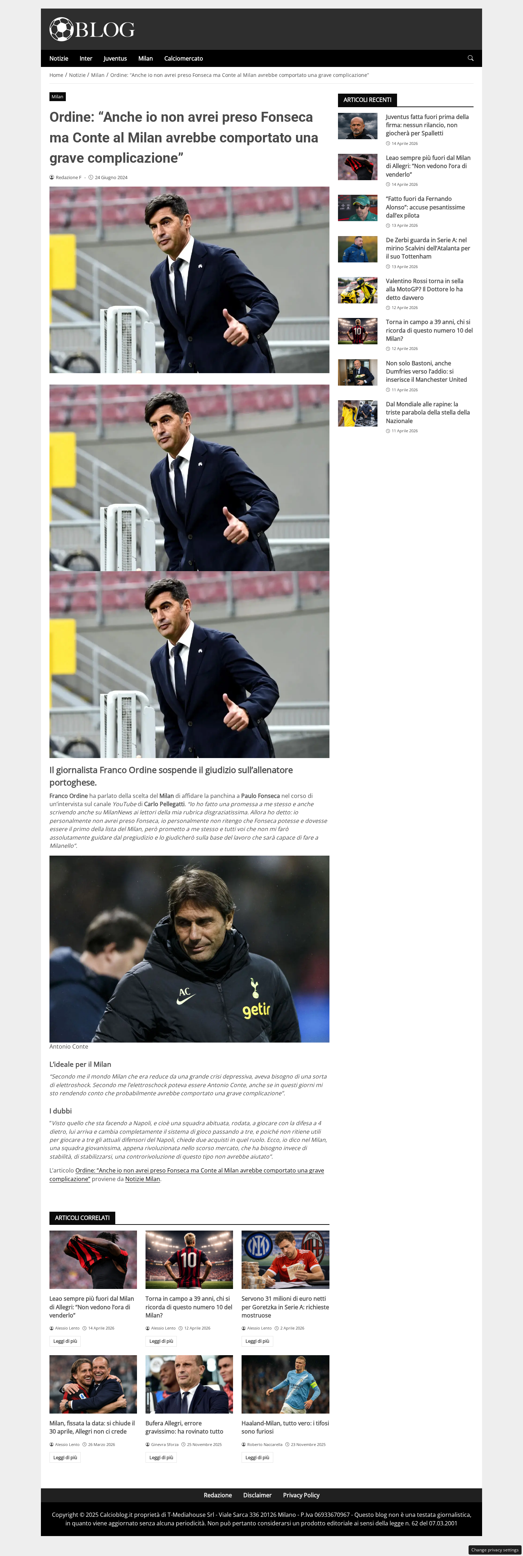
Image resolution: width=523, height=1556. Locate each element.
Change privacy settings (495, 1550)
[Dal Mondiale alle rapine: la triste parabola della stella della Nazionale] (357, 413)
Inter (86, 58)
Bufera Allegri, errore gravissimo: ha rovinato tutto (184, 1427)
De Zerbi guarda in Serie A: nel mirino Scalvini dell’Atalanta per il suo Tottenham (428, 248)
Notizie (58, 58)
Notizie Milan (142, 1179)
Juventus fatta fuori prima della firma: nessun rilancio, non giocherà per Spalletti (427, 125)
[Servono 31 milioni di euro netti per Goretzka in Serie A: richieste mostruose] (285, 1260)
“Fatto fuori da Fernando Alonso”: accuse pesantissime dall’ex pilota (425, 207)
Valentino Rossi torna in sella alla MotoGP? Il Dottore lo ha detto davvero (425, 289)
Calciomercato (183, 58)
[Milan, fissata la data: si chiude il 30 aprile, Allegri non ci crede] (93, 1384)
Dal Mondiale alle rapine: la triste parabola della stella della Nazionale (428, 412)
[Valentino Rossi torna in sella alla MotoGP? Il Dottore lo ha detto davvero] (357, 290)
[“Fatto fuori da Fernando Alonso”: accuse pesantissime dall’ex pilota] (357, 208)
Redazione (218, 1495)
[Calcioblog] (92, 28)
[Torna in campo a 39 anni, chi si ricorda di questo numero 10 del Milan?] (189, 1260)
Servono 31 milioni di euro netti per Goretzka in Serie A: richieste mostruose (285, 1307)
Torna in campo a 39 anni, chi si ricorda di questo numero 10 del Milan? (189, 1307)
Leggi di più (65, 1341)
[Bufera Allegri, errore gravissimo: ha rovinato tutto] (189, 1384)
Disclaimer (257, 1495)
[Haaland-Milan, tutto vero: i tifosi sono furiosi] (285, 1384)
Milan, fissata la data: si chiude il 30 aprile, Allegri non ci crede (92, 1427)
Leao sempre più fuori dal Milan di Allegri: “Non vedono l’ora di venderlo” (91, 1307)
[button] (471, 58)
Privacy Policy (301, 1495)
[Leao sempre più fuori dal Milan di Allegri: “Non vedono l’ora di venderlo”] (93, 1260)
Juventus (115, 58)
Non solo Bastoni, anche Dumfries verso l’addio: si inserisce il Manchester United (426, 371)
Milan (145, 58)
